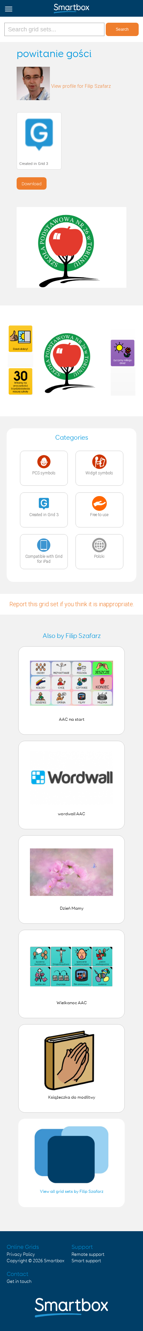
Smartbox (54, 1261)
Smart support (86, 1261)
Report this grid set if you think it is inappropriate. (71, 604)
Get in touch (19, 1281)
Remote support (88, 1254)
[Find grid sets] (55, 29)
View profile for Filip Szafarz (81, 86)
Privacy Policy (21, 1254)
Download (32, 183)
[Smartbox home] (71, 7)
